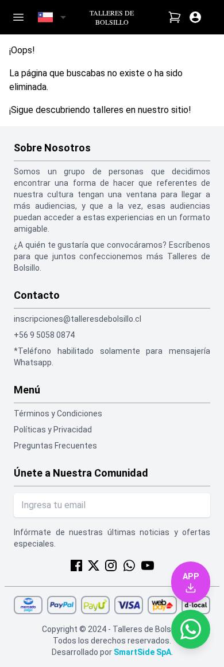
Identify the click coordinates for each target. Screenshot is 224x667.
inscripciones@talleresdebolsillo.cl (77, 318)
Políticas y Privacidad (53, 429)
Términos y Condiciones (58, 413)
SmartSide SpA (142, 652)
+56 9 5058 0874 (44, 335)
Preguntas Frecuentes (55, 445)
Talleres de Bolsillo (112, 17)
